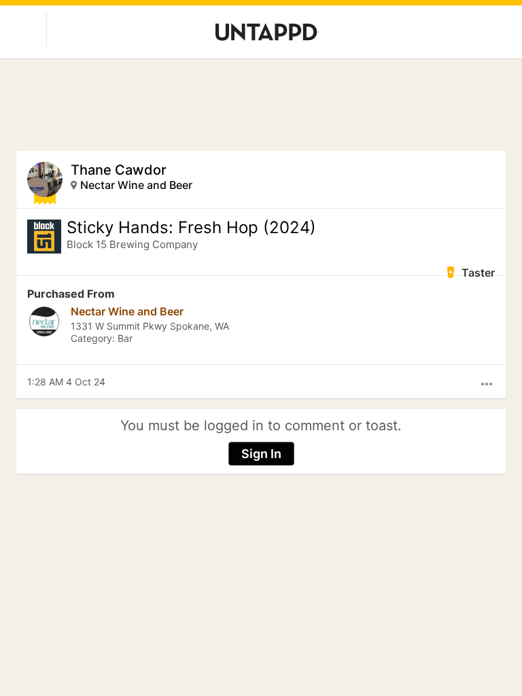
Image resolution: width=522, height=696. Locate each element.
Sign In (261, 454)
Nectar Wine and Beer (136, 185)
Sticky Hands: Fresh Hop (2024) (191, 228)
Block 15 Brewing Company (132, 244)
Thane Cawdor (119, 170)
